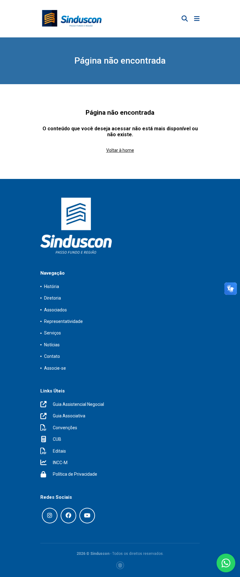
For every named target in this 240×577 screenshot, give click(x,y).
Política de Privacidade (75, 474)
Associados (55, 309)
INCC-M (60, 462)
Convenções (65, 427)
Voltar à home (120, 150)
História (51, 286)
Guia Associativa (69, 415)
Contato (52, 356)
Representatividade (63, 321)
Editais (59, 451)
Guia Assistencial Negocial (78, 404)
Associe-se (55, 368)
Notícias (52, 344)
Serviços (52, 332)
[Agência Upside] (120, 565)
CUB (57, 439)
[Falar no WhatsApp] (226, 563)
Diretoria (52, 298)
